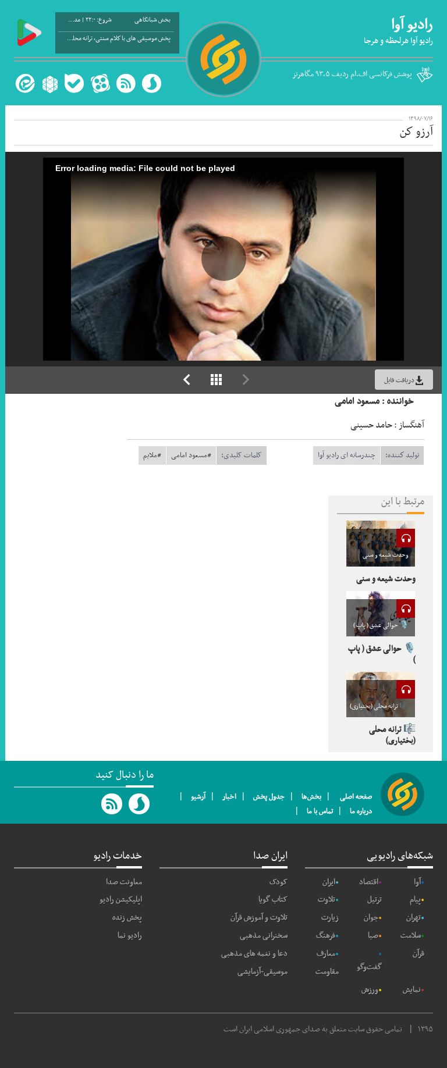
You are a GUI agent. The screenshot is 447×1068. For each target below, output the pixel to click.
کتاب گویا (273, 899)
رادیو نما (130, 935)
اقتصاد (368, 882)
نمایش (412, 989)
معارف (326, 953)
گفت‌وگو (369, 967)
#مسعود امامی (191, 455)
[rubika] (48, 83)
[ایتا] (23, 83)
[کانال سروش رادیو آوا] (139, 803)
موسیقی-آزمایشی (262, 971)
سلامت (410, 935)
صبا (373, 935)
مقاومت (327, 971)
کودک (278, 882)
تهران (413, 917)
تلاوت (326, 899)
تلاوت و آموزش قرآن (259, 917)
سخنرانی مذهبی (264, 935)
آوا (417, 882)
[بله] (74, 83)
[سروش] (151, 83)
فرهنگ (325, 935)
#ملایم (152, 455)
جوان (371, 917)
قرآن (418, 953)
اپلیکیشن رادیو (121, 899)
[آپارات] (100, 83)
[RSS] (126, 83)
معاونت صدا (124, 882)
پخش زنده (127, 917)
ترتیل (374, 899)
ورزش (369, 989)
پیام (415, 899)
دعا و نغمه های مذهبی (254, 953)
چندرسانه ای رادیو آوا (346, 455)
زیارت (330, 917)
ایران (328, 882)
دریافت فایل (399, 380)
